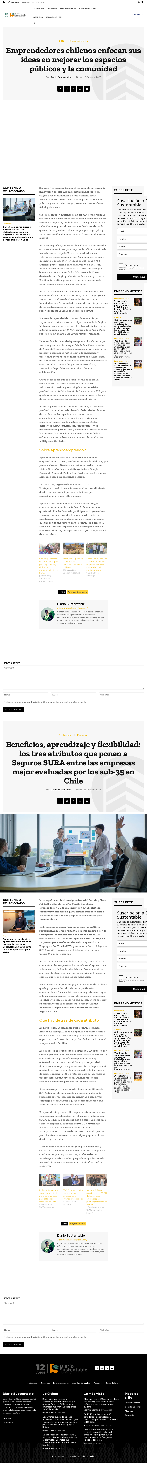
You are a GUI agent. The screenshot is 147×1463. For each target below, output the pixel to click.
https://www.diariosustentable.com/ (72, 608)
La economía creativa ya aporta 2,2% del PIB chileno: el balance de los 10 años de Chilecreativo (122, 307)
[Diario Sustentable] (48, 614)
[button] (35, 23)
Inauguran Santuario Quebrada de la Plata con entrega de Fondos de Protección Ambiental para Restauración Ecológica (37, 648)
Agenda (117, 317)
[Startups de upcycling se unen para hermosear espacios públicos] (73, 548)
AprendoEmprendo (77, 592)
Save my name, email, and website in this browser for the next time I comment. (46, 702)
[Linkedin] (87, 89)
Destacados (8, 224)
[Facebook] (132, 2)
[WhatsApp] (80, 89)
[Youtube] (142, 2)
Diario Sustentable (61, 77)
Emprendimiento (78, 41)
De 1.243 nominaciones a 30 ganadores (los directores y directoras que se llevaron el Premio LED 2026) (101, 1418)
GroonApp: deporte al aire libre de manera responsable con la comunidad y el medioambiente (96, 564)
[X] (139, 2)
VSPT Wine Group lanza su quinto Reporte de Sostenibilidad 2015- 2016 (110, 646)
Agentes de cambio (92, 1410)
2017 (61, 41)
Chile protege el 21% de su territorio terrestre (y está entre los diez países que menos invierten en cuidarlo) (101, 1403)
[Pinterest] (73, 89)
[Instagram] (135, 2)
